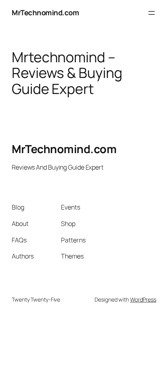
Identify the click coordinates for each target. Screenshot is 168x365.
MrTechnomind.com (45, 12)
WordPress (143, 299)
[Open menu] (151, 13)
